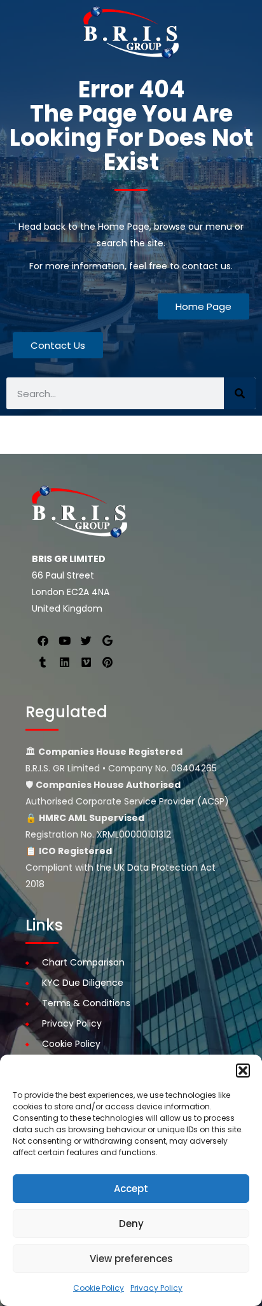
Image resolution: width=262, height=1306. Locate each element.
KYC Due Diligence (82, 982)
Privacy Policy (156, 1287)
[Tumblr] (42, 662)
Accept (131, 1188)
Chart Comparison (83, 962)
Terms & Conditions (86, 1003)
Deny (131, 1223)
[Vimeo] (86, 662)
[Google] (107, 640)
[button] (243, 1070)
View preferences (131, 1258)
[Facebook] (42, 640)
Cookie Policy (98, 1287)
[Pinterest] (107, 662)
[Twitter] (86, 640)
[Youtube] (64, 640)
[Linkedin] (64, 662)
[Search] (240, 393)
